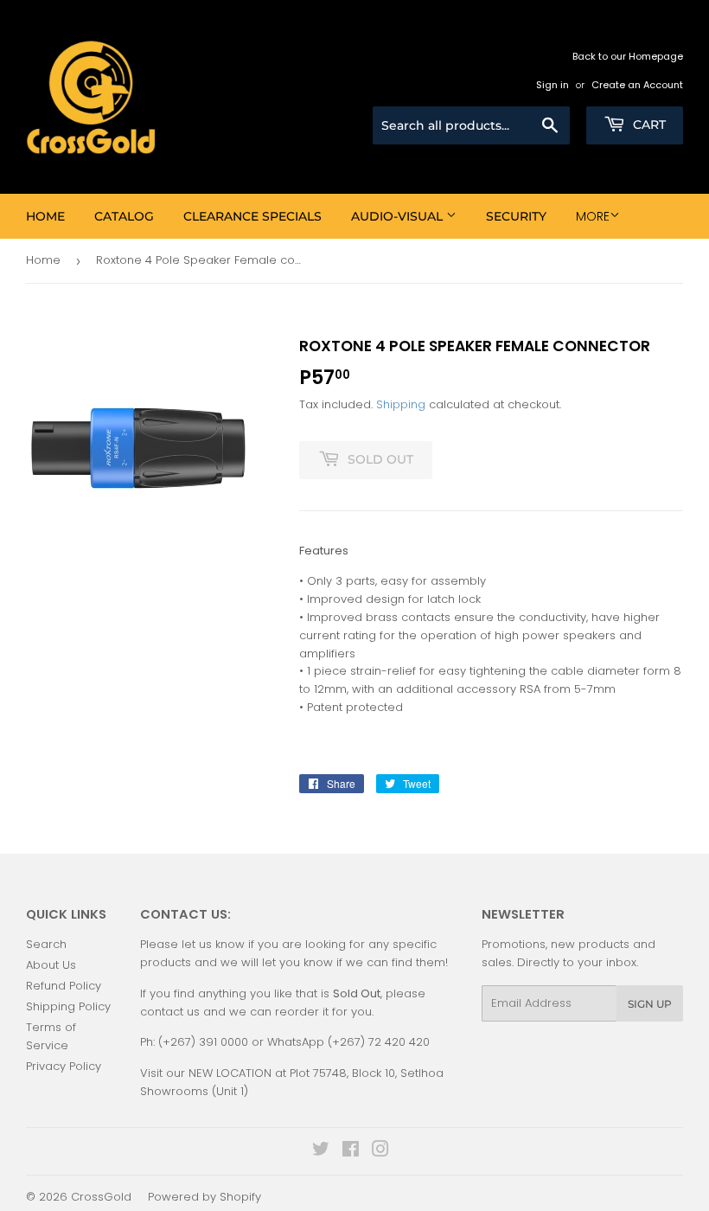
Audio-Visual (398, 216)
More (593, 216)
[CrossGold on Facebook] (351, 1152)
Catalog (124, 216)
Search (46, 944)
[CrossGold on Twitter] (320, 1152)
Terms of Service (51, 1036)
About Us (51, 965)
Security (516, 216)
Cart (647, 124)
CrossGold (101, 1197)
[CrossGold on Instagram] (380, 1152)
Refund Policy (63, 985)
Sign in (552, 85)
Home (45, 216)
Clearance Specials (252, 216)
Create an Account (637, 85)
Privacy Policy (63, 1066)
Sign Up (650, 1003)
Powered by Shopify (204, 1197)
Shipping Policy (68, 1006)
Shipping (400, 404)
